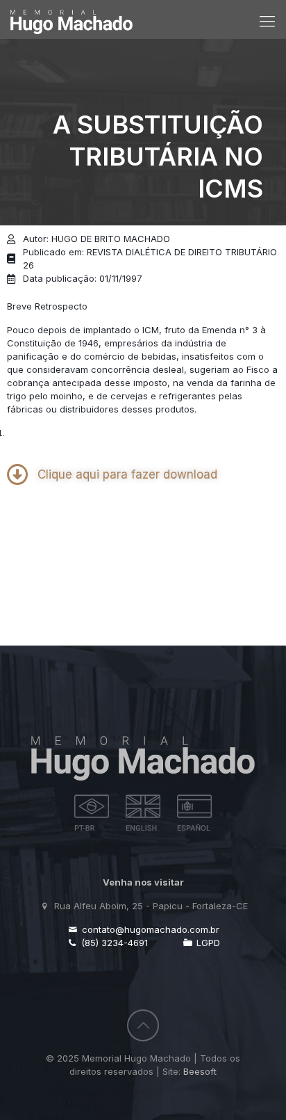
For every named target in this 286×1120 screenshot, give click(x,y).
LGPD (207, 942)
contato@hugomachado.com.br (149, 929)
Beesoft (200, 1071)
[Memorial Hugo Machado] (71, 15)
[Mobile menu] (267, 21)
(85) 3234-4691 (113, 942)
